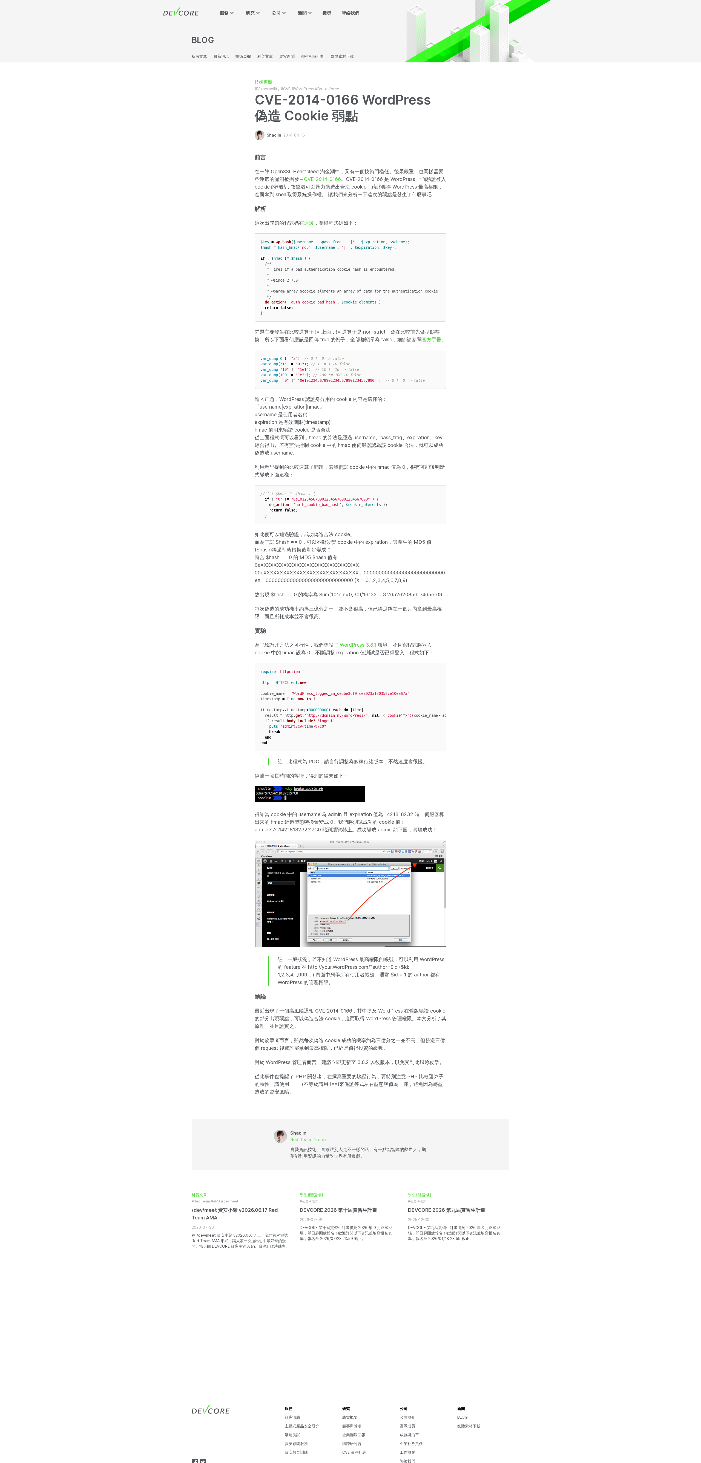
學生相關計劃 (312, 56)
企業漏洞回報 (353, 1434)
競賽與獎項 (351, 1426)
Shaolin (274, 135)
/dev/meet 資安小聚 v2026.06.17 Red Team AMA (235, 1214)
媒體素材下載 (342, 56)
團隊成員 (407, 1426)
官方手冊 (431, 339)
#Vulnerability (267, 88)
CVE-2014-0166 (322, 179)
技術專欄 (243, 56)
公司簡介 (407, 1417)
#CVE (286, 88)
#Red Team (201, 1201)
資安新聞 (287, 56)
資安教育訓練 (296, 1452)
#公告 (304, 1201)
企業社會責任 (411, 1443)
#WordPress (303, 88)
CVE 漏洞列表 (354, 1452)
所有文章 (199, 56)
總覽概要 (350, 1417)
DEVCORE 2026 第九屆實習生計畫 (446, 1210)
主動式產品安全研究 (302, 1426)
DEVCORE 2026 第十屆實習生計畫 (338, 1210)
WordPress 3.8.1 (358, 645)
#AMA (215, 1201)
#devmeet (229, 1201)
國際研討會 (351, 1443)
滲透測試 (292, 1434)
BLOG (462, 1417)
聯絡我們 (350, 13)
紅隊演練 (292, 1417)
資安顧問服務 (296, 1443)
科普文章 (265, 56)
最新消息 (221, 56)
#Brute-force (327, 88)
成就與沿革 (409, 1434)
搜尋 (327, 13)
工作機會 (407, 1452)
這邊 (309, 223)
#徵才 (313, 1201)
